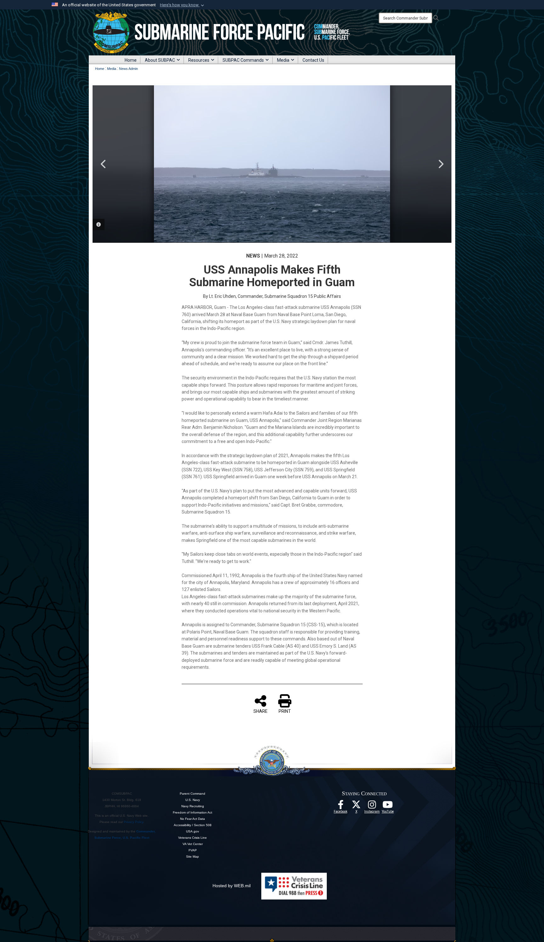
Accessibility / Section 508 (193, 825)
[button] (182, 5)
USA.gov (192, 831)
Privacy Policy (133, 822)
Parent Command (192, 793)
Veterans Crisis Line (192, 837)
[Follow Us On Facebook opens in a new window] (340, 806)
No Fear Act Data (192, 818)
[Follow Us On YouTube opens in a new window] (388, 806)
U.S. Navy (192, 800)
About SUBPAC (160, 60)
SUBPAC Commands (243, 60)
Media (283, 60)
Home (131, 60)
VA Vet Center (193, 844)
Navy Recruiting (192, 806)
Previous (103, 164)
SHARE (260, 711)
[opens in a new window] (372, 806)
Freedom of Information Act (192, 812)
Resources (198, 60)
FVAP (193, 850)
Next (440, 164)
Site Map (192, 856)
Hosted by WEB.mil (231, 885)
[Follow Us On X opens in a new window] (356, 806)
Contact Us (313, 60)
